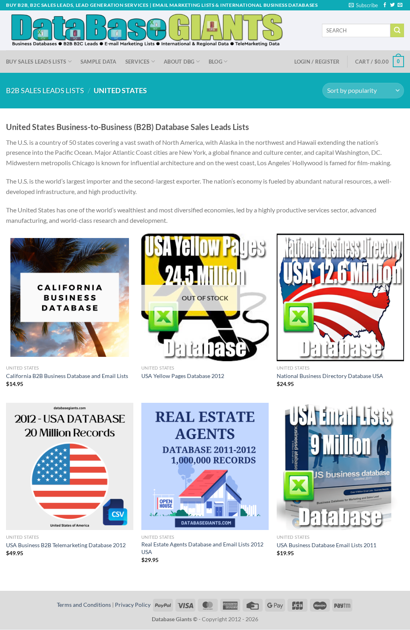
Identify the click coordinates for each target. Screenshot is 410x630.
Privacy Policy (133, 604)
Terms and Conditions (84, 604)
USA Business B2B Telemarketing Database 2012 (66, 545)
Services (137, 61)
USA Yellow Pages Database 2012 (182, 375)
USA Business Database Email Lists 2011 (326, 545)
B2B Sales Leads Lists (45, 90)
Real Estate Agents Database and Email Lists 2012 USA (202, 548)
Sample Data (98, 61)
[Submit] (397, 30)
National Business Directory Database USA (330, 375)
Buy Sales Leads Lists (36, 61)
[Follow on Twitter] (392, 5)
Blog (215, 61)
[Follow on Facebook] (384, 5)
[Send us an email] (400, 5)
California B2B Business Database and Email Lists (67, 375)
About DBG (179, 61)
